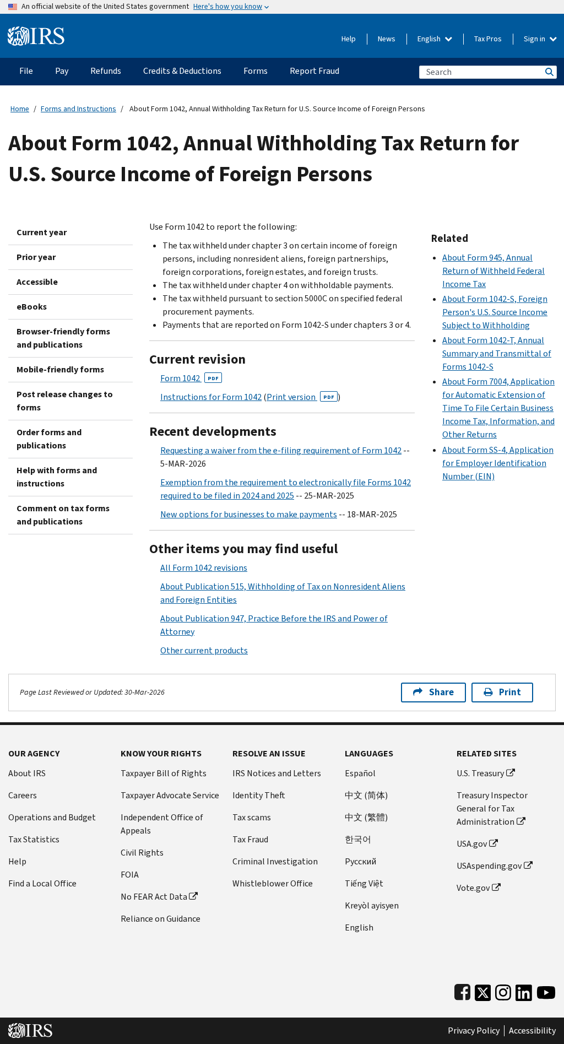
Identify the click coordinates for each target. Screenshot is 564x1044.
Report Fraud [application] (314, 71)
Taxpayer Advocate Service (170, 795)
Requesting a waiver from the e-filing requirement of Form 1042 (281, 450)
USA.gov (472, 844)
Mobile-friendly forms (60, 369)
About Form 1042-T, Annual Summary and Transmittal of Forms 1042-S (496, 353)
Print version (300, 397)
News (386, 39)
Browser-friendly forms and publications (63, 338)
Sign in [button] (535, 39)
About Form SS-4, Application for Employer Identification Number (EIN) (498, 463)
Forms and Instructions (78, 109)
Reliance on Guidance (160, 918)
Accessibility (532, 1030)
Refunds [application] (105, 71)
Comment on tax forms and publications (63, 514)
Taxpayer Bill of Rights (164, 773)
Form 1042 (189, 378)
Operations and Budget (52, 817)
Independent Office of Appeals (162, 824)
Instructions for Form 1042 (211, 397)
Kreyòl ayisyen (372, 905)
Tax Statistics (33, 839)
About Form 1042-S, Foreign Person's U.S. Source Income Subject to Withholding (494, 312)
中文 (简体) (366, 795)
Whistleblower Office (272, 883)
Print (510, 692)
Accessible (37, 282)
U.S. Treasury (480, 773)
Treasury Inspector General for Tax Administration (492, 808)
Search (548, 72)
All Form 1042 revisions (203, 568)
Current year (42, 232)
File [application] (26, 71)
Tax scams (251, 817)
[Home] (36, 31)
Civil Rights (142, 852)
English (429, 39)
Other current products (204, 650)
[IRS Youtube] (546, 990)
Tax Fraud (250, 839)
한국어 (358, 839)
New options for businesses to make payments (248, 514)
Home (19, 109)
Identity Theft (258, 795)
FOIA (130, 874)
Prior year (36, 257)
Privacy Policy (474, 1030)
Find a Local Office (42, 883)
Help (348, 39)
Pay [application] (61, 71)
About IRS (27, 773)
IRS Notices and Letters (276, 773)
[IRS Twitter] (483, 990)
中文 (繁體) (366, 817)
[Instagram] (503, 990)
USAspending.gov (489, 866)
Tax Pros (488, 39)
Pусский (360, 861)
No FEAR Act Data (154, 896)
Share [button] (441, 692)
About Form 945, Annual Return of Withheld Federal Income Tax (493, 271)
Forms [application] (255, 71)
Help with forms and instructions (57, 476)
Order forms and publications (49, 438)
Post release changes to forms (65, 400)
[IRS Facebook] (462, 990)
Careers (22, 795)
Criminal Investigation (275, 861)
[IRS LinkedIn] (524, 990)
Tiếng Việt (364, 883)
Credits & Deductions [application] (182, 71)
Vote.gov (473, 888)
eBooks (32, 306)
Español (360, 773)
